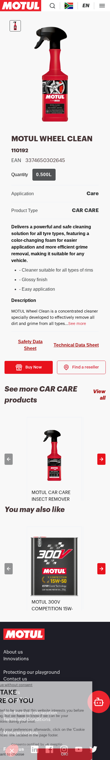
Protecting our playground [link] (31, 672)
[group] (44, 175)
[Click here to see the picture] (15, 25)
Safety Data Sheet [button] (30, 345)
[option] (55, 459)
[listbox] (55, 459)
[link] (81, 367)
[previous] (9, 459)
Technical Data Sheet (76, 345)
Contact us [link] (15, 679)
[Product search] (52, 5)
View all (99, 395)
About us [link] (13, 652)
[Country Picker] (69, 6)
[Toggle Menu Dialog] (102, 5)
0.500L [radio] (44, 174)
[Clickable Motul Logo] (20, 5)
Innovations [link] (16, 659)
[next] (101, 459)
